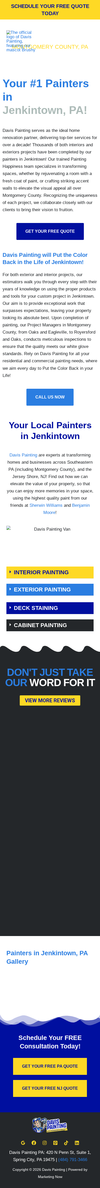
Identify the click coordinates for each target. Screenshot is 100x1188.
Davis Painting (23, 455)
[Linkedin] (77, 1143)
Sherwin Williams (46, 505)
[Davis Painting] (21, 41)
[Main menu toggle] (88, 41)
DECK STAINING (36, 608)
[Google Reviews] (23, 1143)
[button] (50, 573)
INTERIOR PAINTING (41, 572)
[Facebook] (34, 1143)
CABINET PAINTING (40, 625)
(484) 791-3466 (72, 1159)
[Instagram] (44, 1143)
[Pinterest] (55, 1143)
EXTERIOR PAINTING (42, 589)
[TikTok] (66, 1143)
